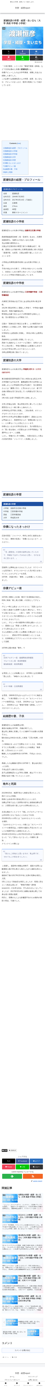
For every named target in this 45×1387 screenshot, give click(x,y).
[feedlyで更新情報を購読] (12, 1176)
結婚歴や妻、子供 (10, 169)
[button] (36, 58)
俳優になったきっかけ (12, 163)
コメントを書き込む (22, 1350)
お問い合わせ (32, 1380)
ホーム (12, 1377)
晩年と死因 (7, 172)
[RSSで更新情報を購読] (33, 1176)
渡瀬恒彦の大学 (9, 157)
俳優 (5, 1150)
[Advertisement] (22, 113)
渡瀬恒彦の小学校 (10, 151)
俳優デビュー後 (9, 166)
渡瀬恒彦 (13, 1150)
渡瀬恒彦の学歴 (9, 160)
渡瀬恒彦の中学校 (10, 154)
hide (18, 143)
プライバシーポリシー (12, 1380)
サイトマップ (32, 1377)
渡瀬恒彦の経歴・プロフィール (15, 148)
